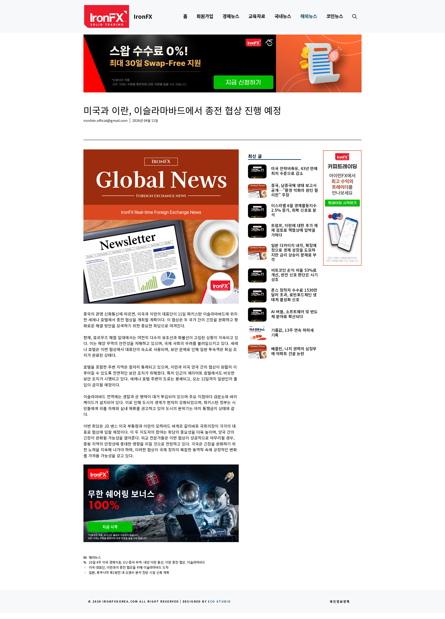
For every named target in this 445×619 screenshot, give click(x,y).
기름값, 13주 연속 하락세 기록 (292, 332)
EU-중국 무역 (132, 562)
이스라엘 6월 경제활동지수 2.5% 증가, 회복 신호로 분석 (294, 210)
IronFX (143, 16)
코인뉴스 (334, 16)
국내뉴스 (282, 16)
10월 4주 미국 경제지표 (105, 562)
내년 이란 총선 (153, 562)
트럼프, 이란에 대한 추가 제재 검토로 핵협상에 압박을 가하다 (294, 230)
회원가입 (205, 16)
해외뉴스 (308, 16)
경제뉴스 (230, 16)
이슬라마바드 (196, 562)
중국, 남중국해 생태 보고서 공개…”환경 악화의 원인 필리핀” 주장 (294, 190)
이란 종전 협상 (175, 562)
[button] (355, 16)
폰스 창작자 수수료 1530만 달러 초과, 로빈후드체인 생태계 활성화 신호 (294, 294)
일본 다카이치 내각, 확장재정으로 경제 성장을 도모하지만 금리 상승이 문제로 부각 (294, 252)
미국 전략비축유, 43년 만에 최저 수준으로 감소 (294, 170)
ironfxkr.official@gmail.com (105, 120)
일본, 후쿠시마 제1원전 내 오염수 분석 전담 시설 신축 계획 (129, 572)
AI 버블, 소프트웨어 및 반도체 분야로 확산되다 (294, 314)
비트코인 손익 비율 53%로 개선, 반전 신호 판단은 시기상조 (294, 274)
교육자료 (256, 16)
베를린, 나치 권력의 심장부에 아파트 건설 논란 (294, 351)
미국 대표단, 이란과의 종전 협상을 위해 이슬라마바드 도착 (128, 567)
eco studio (219, 601)
